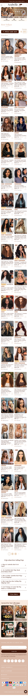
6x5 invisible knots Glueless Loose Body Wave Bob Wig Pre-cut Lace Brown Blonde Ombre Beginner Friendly (20, 109)
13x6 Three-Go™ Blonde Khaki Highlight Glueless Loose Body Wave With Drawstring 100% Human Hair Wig (7, 416)
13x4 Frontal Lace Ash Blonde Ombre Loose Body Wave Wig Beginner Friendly (6, 339)
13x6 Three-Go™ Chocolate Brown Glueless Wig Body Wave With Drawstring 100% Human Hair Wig (7, 135)
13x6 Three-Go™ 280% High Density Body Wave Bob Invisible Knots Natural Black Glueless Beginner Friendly (7, 494)
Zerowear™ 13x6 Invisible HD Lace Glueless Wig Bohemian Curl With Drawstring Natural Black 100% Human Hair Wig (7, 237)
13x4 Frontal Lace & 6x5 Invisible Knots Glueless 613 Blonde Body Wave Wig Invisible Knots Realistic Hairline (20, 160)
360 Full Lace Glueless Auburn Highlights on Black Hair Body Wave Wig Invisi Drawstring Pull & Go (20, 493)
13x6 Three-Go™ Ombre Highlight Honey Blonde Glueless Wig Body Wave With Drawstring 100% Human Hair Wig (7, 109)
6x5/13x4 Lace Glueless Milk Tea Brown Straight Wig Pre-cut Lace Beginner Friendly (20, 442)
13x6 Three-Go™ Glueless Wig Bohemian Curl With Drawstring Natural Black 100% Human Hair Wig (20, 545)
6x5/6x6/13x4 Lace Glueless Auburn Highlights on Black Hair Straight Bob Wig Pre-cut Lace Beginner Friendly (20, 416)
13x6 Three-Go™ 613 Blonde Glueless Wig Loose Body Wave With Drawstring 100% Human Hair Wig (20, 520)
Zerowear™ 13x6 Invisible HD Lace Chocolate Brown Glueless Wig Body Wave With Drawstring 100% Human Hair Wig (7, 211)
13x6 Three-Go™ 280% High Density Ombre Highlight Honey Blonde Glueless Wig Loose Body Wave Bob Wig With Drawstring (7, 467)
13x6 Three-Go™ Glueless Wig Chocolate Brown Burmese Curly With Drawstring (20, 390)
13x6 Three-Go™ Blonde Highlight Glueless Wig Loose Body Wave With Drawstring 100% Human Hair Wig (20, 237)
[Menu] (1, 5)
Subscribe (14, 651)
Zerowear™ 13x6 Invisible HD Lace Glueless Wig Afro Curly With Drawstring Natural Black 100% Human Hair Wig (7, 314)
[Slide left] (1, 1)
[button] (4, 5)
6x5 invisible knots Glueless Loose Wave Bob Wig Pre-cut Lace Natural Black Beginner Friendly (7, 186)
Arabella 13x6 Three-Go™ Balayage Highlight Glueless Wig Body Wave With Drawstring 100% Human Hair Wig (7, 365)
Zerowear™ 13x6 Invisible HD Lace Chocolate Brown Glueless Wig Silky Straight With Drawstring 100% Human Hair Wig (20, 365)
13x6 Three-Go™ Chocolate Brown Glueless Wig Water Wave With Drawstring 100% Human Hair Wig (7, 390)
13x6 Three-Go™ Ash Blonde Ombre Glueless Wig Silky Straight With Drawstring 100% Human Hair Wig (7, 545)
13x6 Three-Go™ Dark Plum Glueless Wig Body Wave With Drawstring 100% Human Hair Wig (20, 339)
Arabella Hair (11, 691)
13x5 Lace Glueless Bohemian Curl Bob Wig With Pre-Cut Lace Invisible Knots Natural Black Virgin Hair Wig (20, 186)
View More (14, 594)
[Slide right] (27, 1)
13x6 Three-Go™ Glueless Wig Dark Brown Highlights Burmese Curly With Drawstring (20, 314)
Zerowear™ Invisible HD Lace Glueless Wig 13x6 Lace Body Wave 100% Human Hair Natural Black (20, 263)
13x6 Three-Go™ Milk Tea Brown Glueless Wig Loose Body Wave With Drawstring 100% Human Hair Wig (20, 288)
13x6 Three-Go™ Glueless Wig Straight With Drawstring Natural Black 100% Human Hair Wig (20, 211)
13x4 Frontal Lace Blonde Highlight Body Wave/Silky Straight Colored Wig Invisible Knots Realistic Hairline (7, 442)
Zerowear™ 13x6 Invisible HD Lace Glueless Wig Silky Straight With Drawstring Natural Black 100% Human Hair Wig (7, 520)
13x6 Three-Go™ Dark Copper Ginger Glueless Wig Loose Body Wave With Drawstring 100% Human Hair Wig (20, 84)
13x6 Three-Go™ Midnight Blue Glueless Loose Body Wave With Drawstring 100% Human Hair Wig (20, 135)
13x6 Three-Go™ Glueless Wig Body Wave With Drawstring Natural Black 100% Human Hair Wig (7, 160)
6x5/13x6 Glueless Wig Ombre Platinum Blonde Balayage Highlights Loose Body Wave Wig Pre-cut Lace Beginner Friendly (7, 57)
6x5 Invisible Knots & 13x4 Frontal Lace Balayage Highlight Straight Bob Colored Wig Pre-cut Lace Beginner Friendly (19, 467)
